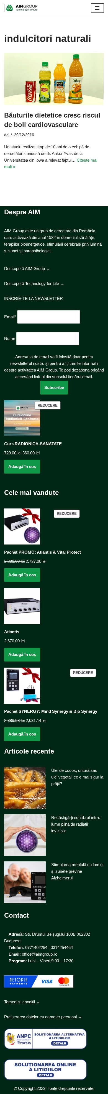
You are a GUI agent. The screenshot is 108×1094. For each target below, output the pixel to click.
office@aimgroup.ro (39, 954)
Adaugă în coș (22, 466)
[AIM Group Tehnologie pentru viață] (20, 8)
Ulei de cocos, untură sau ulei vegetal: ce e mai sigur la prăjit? (77, 777)
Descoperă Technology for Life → (34, 283)
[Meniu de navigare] (97, 8)
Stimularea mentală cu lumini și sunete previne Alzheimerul (77, 871)
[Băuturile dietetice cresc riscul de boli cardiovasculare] (54, 79)
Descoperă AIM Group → (27, 268)
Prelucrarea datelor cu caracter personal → (43, 1016)
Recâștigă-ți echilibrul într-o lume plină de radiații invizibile (75, 824)
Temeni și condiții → (22, 1001)
